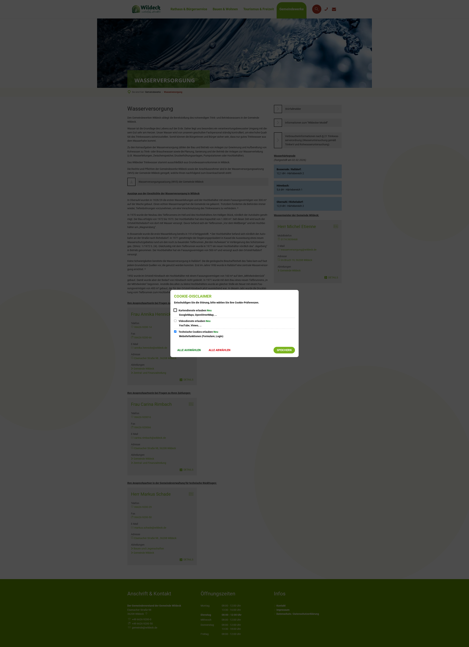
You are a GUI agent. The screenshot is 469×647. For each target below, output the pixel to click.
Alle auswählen (189, 350)
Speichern (284, 350)
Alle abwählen (219, 350)
